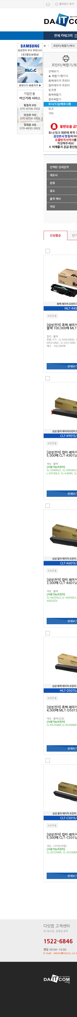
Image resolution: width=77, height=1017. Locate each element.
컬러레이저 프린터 (59, 85)
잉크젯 (52, 90)
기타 (50, 113)
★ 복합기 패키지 (58, 76)
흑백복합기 (54, 94)
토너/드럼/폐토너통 (59, 104)
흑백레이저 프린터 (59, 80)
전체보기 (53, 71)
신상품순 (55, 235)
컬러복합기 (54, 99)
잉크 (50, 108)
